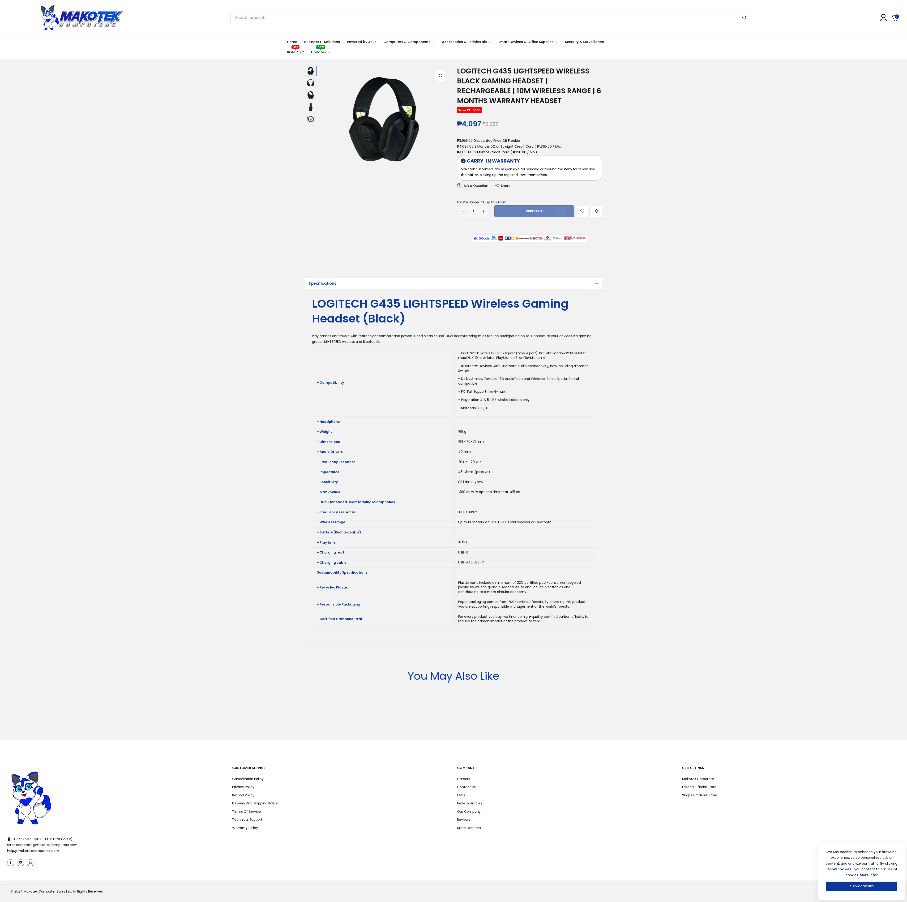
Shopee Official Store (699, 795)
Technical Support (247, 819)
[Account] (883, 17)
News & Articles (469, 803)
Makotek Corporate (698, 779)
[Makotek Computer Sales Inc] (81, 17)
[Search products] (744, 17)
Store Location (469, 827)
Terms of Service (246, 811)
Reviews (463, 819)
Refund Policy (243, 795)
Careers (463, 779)
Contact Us (466, 787)
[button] (582, 211)
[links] (11, 862)
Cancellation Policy (248, 779)
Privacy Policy (243, 787)
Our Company (469, 811)
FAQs (461, 795)
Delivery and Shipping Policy (255, 803)
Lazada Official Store (699, 787)
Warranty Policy (245, 827)
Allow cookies (861, 886)
